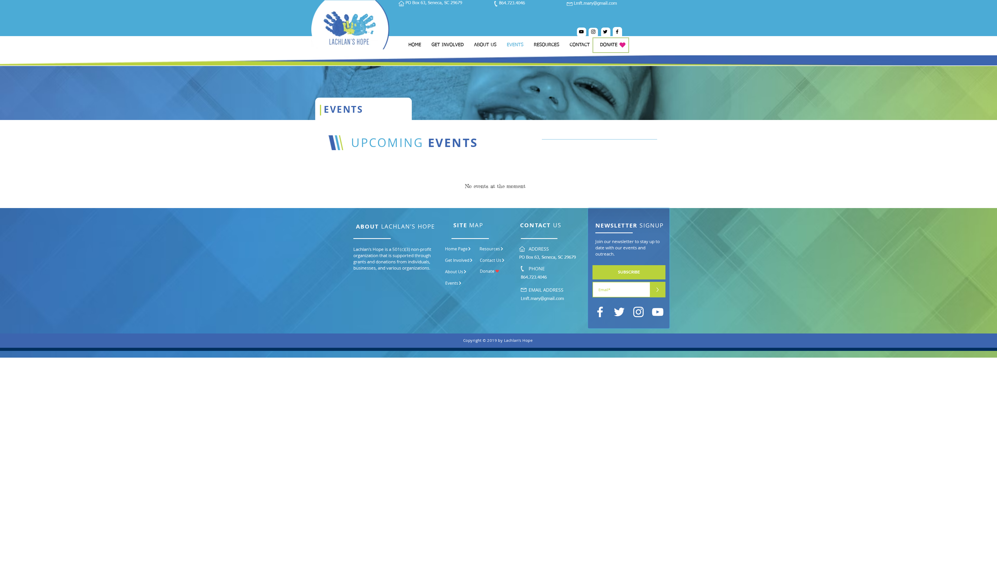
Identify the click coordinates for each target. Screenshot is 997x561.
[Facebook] (617, 32)
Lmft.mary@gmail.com (595, 3)
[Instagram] (593, 32)
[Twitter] (605, 32)
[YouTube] (581, 32)
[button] (628, 272)
